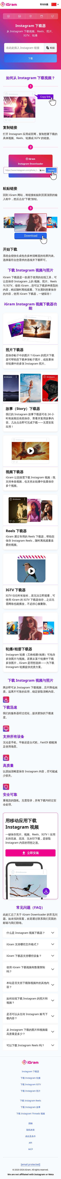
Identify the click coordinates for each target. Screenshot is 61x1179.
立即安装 (33, 853)
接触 (30, 1123)
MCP (30, 1149)
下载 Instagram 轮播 (30, 1077)
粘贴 (52, 47)
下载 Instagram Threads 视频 (30, 1113)
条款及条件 (30, 1136)
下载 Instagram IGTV (30, 1084)
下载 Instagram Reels (30, 1100)
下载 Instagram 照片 (30, 1090)
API (30, 1142)
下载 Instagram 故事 (30, 1107)
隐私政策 (30, 1129)
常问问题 (44, 4)
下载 (30, 58)
